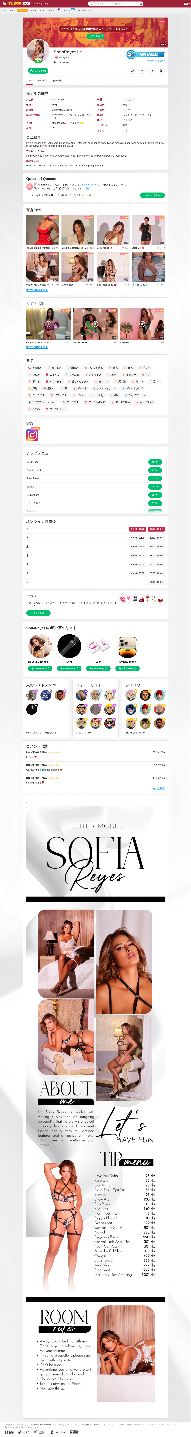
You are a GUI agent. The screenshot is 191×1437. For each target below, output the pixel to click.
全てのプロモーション (49, 10)
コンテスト (65, 10)
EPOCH (82, 1425)
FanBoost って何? (156, 60)
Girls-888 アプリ (84, 10)
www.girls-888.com (43, 1425)
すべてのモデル (9, 10)
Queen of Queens (89, 184)
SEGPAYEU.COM (92, 1425)
